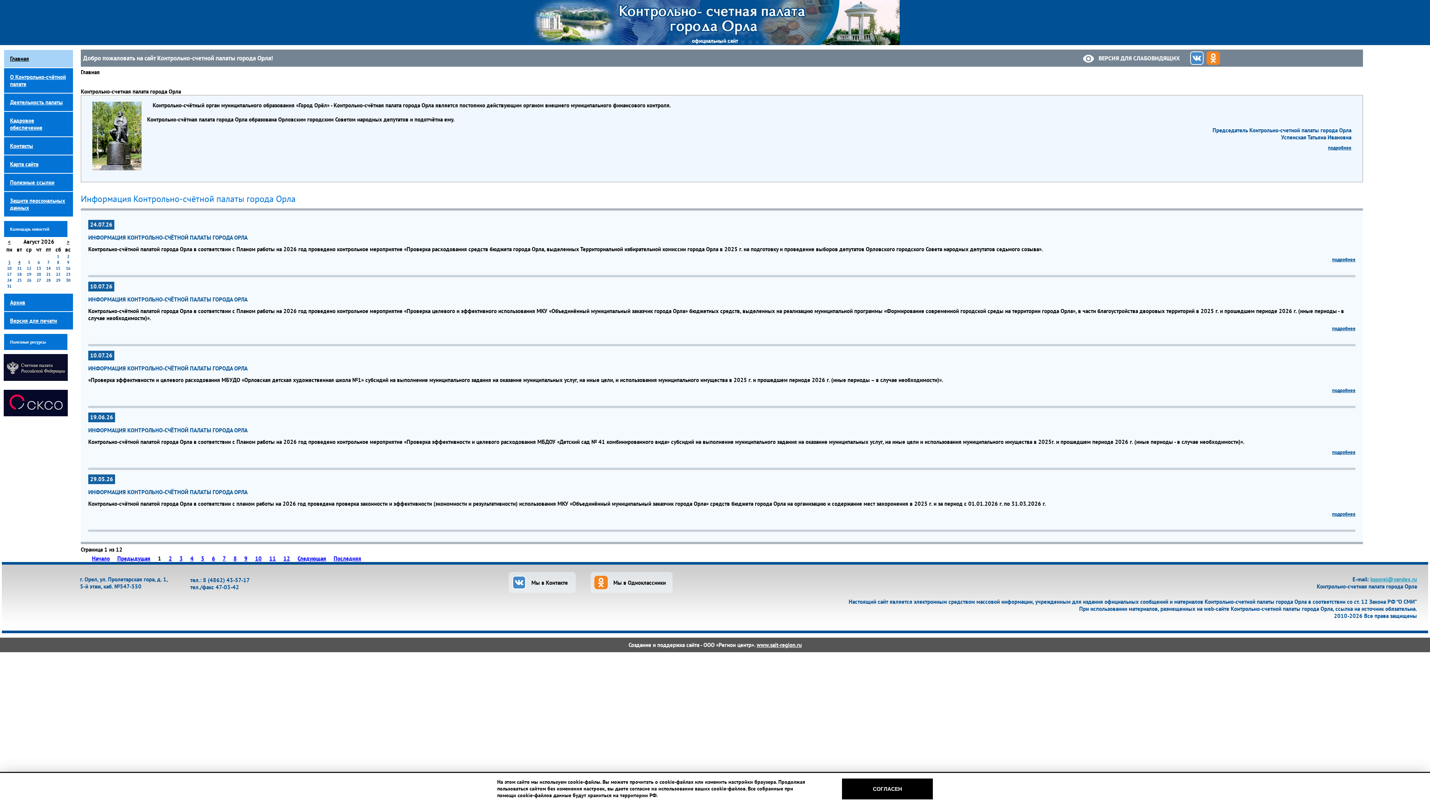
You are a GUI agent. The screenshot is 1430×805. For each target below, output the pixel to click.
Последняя (347, 558)
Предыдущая (133, 558)
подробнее (1339, 148)
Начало (101, 558)
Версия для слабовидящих (1139, 58)
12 (286, 558)
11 (272, 558)
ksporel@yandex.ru (1393, 579)
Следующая (312, 558)
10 (258, 558)
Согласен (887, 789)
